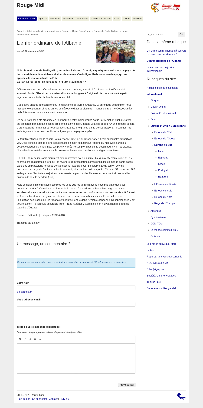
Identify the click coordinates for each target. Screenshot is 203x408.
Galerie (126, 18)
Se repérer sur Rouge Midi (161, 288)
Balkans (115, 31)
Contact (53, 399)
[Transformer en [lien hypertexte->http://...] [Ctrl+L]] (30, 339)
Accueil (20, 31)
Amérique (156, 211)
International (53, 31)
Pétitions (137, 18)
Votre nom (23, 283)
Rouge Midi (31, 5)
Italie (161, 151)
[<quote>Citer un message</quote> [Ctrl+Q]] (35, 339)
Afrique (155, 100)
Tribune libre (154, 282)
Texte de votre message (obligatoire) (38, 327)
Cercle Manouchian (101, 18)
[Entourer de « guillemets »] (40, 339)
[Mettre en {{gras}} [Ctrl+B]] (19, 339)
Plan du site (23, 399)
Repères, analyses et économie (164, 256)
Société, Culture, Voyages (161, 275)
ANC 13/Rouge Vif (157, 263)
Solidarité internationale (164, 113)
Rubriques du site (27, 18)
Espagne (163, 157)
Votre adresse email (28, 299)
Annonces (55, 18)
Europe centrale (163, 190)
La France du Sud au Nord (162, 244)
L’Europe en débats (165, 184)
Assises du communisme (75, 18)
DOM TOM (157, 223)
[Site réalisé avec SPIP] (181, 396)
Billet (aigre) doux (157, 269)
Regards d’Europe (164, 203)
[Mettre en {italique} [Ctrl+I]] (24, 339)
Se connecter (24, 291)
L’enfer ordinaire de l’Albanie (164, 60)
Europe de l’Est (163, 132)
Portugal (163, 170)
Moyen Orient (158, 106)
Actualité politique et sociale (162, 87)
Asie (153, 119)
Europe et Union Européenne (76, 31)
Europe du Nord (163, 197)
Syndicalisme (158, 217)
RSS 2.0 (64, 399)
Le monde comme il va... (164, 230)
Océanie (155, 236)
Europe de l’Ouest (164, 138)
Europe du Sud (101, 31)
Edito (116, 18)
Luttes (150, 250)
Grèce (161, 164)
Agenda (43, 18)
